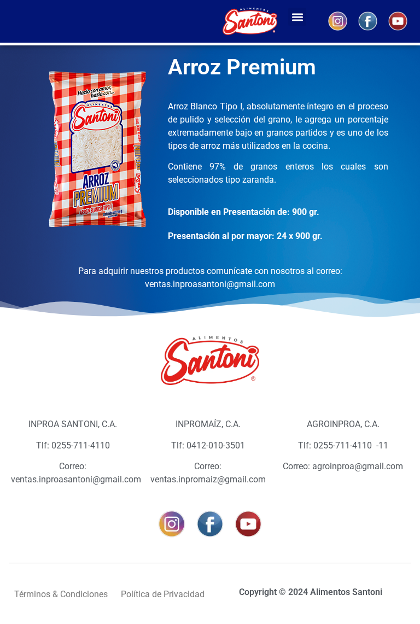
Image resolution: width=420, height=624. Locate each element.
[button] (297, 17)
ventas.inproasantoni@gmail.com (210, 284)
